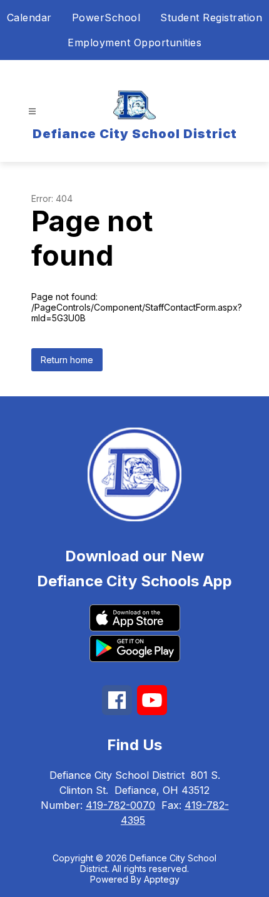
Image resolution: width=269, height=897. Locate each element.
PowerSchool (106, 17)
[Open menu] (32, 111)
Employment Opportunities (134, 42)
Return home (67, 359)
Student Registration (211, 17)
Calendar (29, 17)
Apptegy (162, 879)
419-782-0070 (120, 805)
